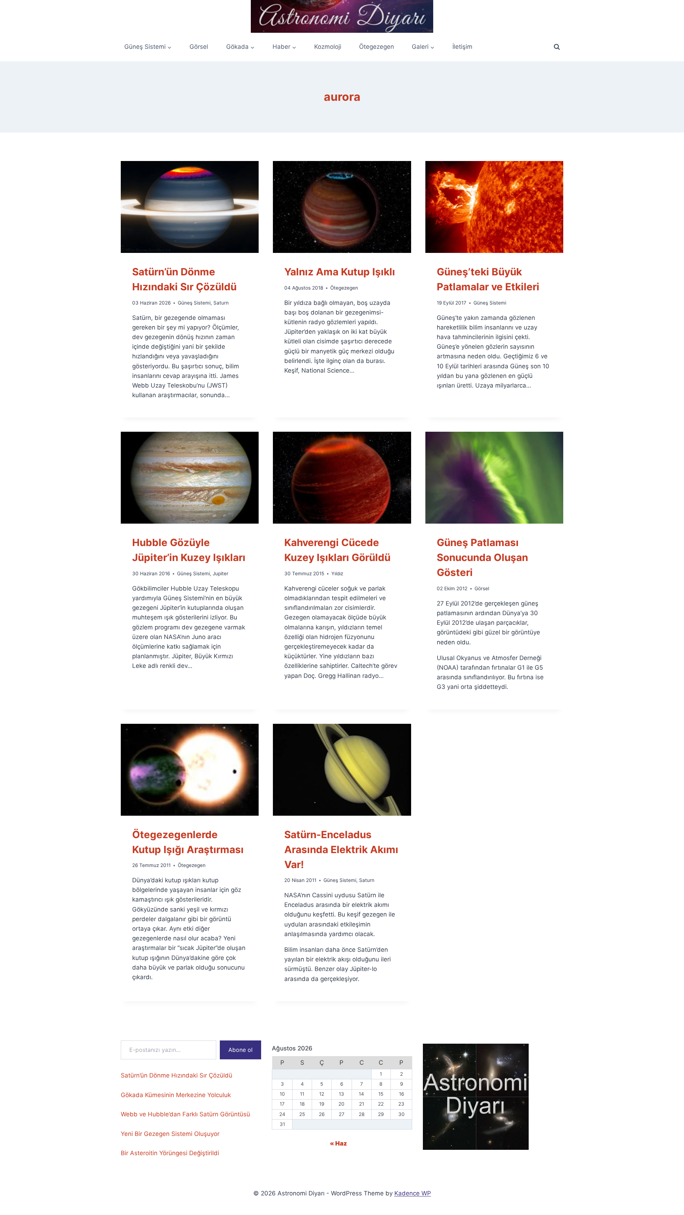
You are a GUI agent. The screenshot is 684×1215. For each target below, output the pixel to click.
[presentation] (190, 207)
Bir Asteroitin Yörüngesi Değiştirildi (170, 1153)
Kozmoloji (327, 46)
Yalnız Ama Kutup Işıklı (339, 272)
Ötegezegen (376, 46)
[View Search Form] (556, 47)
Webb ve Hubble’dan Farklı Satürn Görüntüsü (185, 1114)
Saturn (221, 303)
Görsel (199, 46)
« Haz (338, 1143)
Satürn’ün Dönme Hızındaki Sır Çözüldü (176, 1075)
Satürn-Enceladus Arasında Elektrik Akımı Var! (341, 850)
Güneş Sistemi (194, 303)
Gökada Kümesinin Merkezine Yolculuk (176, 1095)
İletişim (462, 46)
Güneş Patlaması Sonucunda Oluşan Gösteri (482, 557)
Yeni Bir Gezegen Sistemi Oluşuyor (170, 1133)
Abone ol (240, 1049)
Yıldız (337, 573)
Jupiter (220, 573)
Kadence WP (412, 1193)
